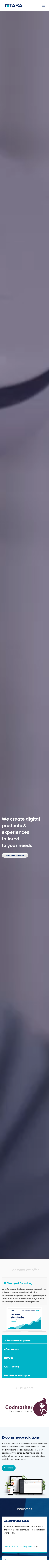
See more (8, 1468)
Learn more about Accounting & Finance (19, 1547)
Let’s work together (15, 855)
